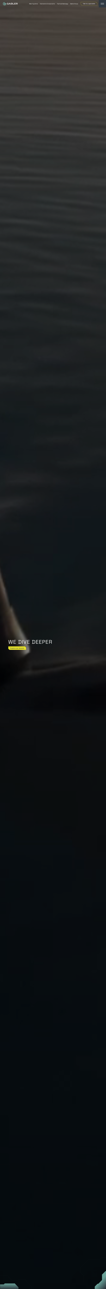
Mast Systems (33, 4)
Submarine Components (47, 4)
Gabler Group (74, 4)
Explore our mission (17, 648)
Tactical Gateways (62, 4)
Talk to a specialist (89, 4)
